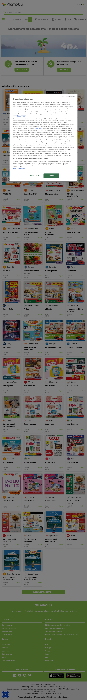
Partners (38, 128)
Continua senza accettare (69, 96)
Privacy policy (21, 116)
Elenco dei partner (19, 168)
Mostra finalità (35, 175)
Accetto (51, 175)
